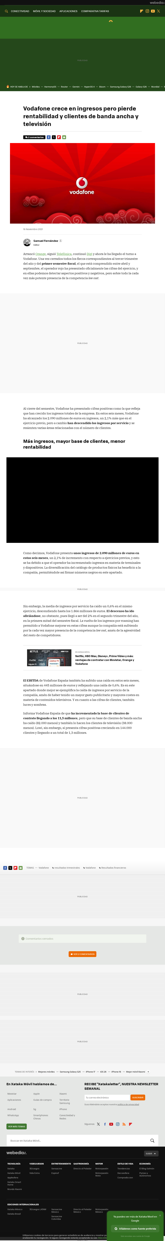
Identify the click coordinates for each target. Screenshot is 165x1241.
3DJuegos (34, 1168)
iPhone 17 (91, 1071)
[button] (47, 241)
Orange (40, 254)
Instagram (147, 11)
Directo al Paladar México (82, 1210)
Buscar (152, 1140)
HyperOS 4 (89, 86)
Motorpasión (101, 1168)
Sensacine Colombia (56, 1217)
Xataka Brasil (14, 1213)
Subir (149, 1153)
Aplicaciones (14, 1099)
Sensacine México (56, 1210)
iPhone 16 (116, 1071)
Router (64, 86)
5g (34, 1109)
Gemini (76, 86)
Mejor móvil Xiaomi (135, 1071)
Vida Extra (34, 1172)
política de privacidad (128, 1104)
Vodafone (44, 867)
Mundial (155, 86)
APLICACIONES (68, 11)
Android (11, 1109)
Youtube (153, 11)
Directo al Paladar (82, 1168)
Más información (106, 1237)
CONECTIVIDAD (20, 11)
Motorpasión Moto (101, 1174)
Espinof (55, 1172)
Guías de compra (42, 1099)
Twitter (158, 11)
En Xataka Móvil (82, 652)
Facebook (49, 137)
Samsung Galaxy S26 (120, 86)
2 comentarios (36, 137)
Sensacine (56, 1168)
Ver (84, 954)
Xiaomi (63, 1093)
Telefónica (64, 254)
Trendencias (123, 1168)
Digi (89, 254)
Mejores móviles (46, 1071)
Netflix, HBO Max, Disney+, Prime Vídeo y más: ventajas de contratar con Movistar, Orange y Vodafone (104, 660)
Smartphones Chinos (40, 1117)
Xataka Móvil (13, 1172)
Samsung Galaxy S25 (70, 1071)
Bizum (102, 86)
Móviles (36, 86)
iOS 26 (103, 1071)
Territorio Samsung (64, 1101)
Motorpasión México (101, 1210)
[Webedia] (157, 3)
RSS (124, 1123)
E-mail (64, 137)
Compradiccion (125, 1177)
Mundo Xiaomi (14, 1189)
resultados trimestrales (67, 867)
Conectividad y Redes (67, 1117)
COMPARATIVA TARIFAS (95, 11)
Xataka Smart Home (14, 1183)
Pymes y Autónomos (145, 1174)
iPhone (63, 1109)
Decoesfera (123, 1172)
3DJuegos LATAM (37, 1209)
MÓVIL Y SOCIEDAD (44, 11)
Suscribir (137, 1097)
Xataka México (14, 1209)
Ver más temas (16, 1126)
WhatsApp (13, 1115)
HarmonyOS (50, 86)
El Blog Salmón (146, 1168)
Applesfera (12, 1177)
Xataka (11, 1168)
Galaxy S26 (141, 86)
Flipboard (142, 11)
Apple (36, 1093)
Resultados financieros (113, 867)
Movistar (12, 1093)
